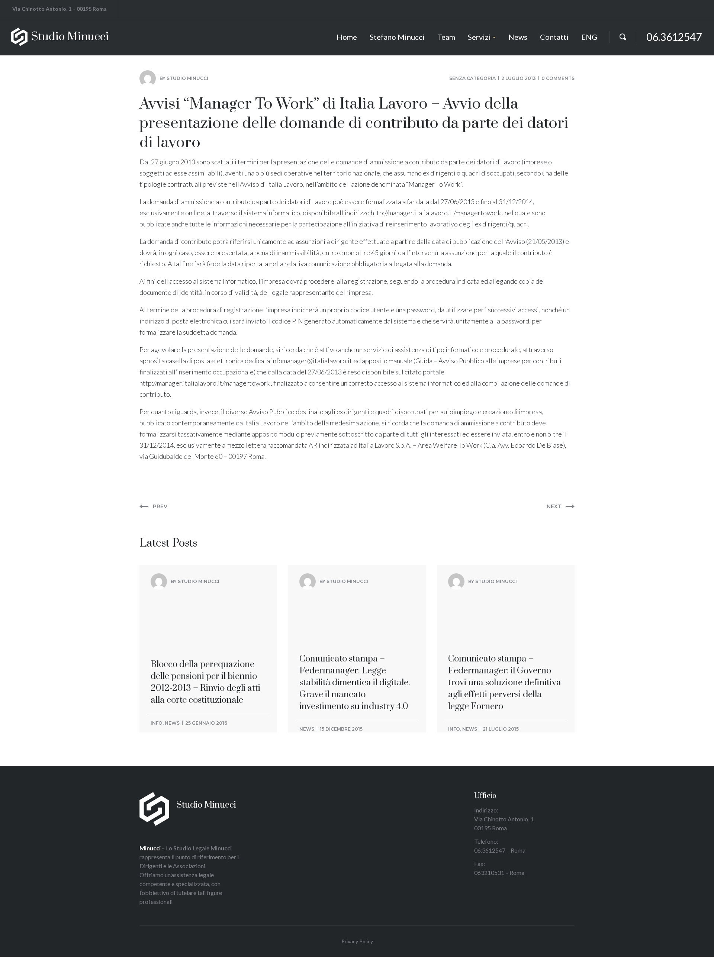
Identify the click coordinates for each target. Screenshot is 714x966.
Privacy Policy (357, 941)
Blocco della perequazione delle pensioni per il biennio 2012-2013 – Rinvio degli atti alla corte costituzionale (205, 622)
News (172, 723)
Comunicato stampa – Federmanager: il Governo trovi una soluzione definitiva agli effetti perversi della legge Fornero (504, 628)
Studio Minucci (187, 78)
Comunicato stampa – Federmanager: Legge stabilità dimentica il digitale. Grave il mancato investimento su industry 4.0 (354, 628)
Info (157, 723)
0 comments (558, 78)
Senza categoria (472, 78)
